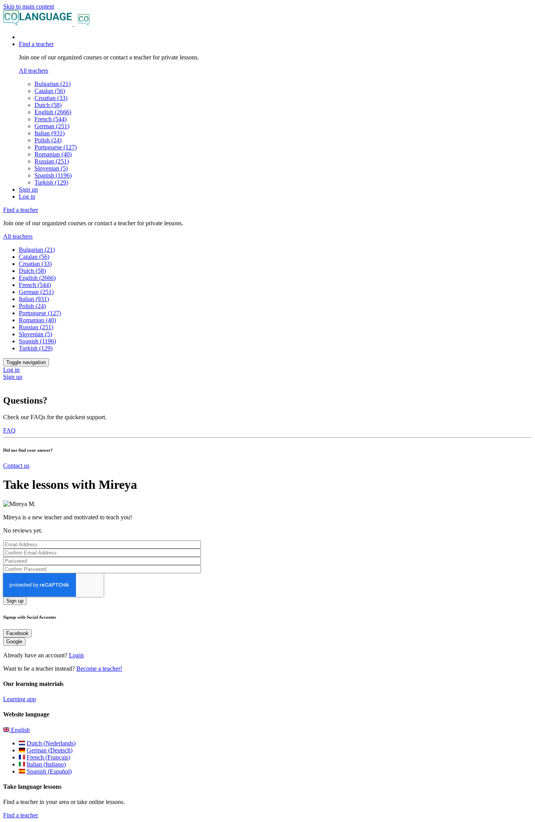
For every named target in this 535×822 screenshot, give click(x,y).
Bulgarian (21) (52, 84)
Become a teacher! (99, 668)
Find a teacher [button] (36, 44)
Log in (27, 196)
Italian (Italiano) (46, 764)
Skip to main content (28, 6)
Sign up (28, 189)
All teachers (33, 70)
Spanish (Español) (49, 771)
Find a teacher (20, 815)
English (19, 730)
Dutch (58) (47, 105)
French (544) (50, 119)
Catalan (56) (49, 91)
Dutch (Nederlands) (51, 743)
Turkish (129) (51, 182)
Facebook (17, 633)
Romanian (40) (53, 154)
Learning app (19, 699)
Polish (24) (47, 140)
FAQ (9, 430)
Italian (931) (49, 133)
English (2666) (52, 112)
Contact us (16, 465)
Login (76, 655)
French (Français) (48, 757)
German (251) (51, 126)
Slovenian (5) (51, 168)
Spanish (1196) (53, 175)
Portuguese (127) (55, 147)
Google (14, 641)
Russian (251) (51, 161)
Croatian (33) (50, 98)
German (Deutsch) (49, 750)
